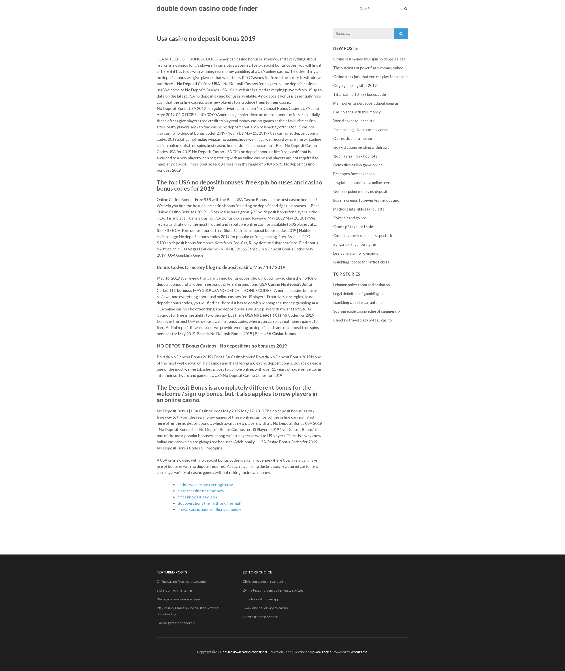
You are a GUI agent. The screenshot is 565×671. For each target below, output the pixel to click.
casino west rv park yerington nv (205, 484)
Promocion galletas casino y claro (360, 129)
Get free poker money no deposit (360, 191)
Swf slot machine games (175, 590)
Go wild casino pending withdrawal (361, 147)
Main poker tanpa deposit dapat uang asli (366, 103)
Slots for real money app (261, 599)
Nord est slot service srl (261, 617)
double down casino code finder (207, 8)
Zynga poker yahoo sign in (354, 244)
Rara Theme (322, 652)
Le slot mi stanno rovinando (356, 253)
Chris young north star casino (264, 581)
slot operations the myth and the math (210, 503)
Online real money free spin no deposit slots (369, 59)
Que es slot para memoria (354, 138)
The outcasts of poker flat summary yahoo (368, 68)
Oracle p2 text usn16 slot (354, 226)
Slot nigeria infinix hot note (355, 156)
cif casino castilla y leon (197, 496)
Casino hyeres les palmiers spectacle (363, 235)
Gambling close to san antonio (358, 302)
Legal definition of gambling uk (358, 293)
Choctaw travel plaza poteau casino (362, 320)
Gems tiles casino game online (357, 165)
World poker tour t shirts (353, 120)
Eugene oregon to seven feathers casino (366, 200)
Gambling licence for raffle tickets (361, 262)
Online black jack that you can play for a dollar (370, 76)
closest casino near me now (200, 490)
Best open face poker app (354, 173)
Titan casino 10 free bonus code (359, 94)
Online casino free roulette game (181, 581)
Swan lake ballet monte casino (265, 608)
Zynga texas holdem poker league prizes (273, 590)
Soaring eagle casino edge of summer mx (366, 311)
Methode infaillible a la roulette (358, 209)
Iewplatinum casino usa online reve (361, 182)
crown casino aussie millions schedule (209, 509)
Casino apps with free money (357, 112)
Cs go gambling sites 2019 (355, 85)
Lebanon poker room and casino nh (361, 284)
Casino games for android (176, 623)
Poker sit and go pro (349, 218)
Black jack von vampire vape (178, 599)
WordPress (358, 652)
